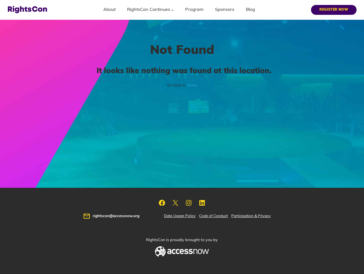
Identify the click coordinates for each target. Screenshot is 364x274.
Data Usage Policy (180, 216)
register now (333, 9)
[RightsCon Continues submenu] (172, 9)
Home (192, 85)
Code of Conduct (213, 216)
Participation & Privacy (251, 216)
